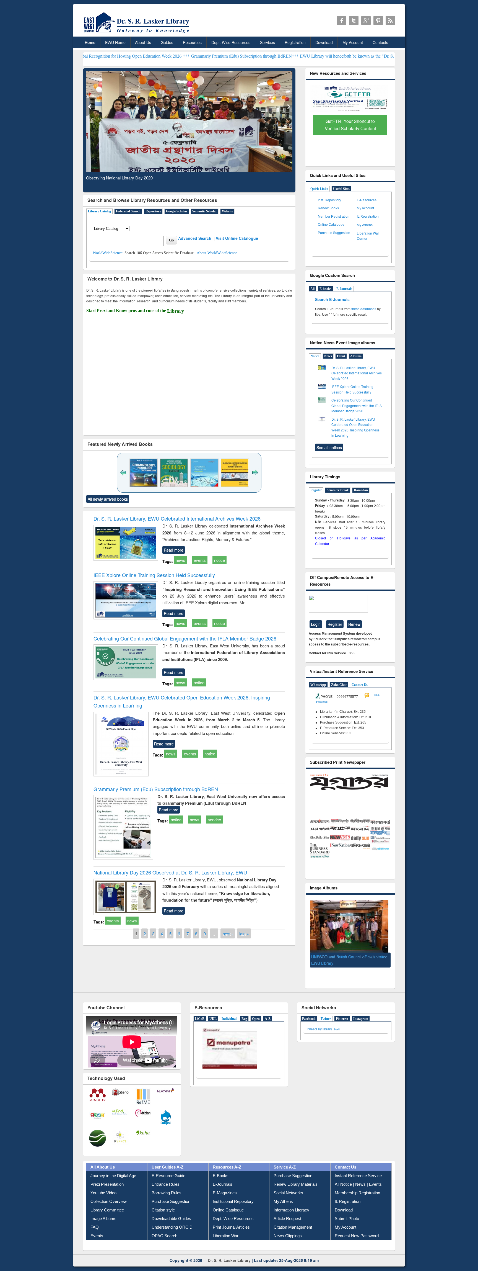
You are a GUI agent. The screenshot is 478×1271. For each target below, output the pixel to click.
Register (335, 624)
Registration (295, 42)
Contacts (380, 42)
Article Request (287, 1208)
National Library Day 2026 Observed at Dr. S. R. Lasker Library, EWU (170, 872)
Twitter (326, 1008)
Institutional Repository (233, 1191)
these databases (363, 308)
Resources (192, 42)
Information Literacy (291, 1199)
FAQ (94, 1217)
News (328, 356)
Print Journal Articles (231, 1217)
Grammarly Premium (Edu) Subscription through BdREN (155, 789)
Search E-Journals (333, 299)
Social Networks (288, 1182)
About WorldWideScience (217, 253)
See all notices (329, 447)
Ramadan (361, 490)
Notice (314, 356)
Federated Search (128, 211)
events (200, 560)
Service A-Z (285, 1156)
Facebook (309, 1008)
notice (219, 560)
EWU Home (115, 42)
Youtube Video (103, 1182)
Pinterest (342, 1008)
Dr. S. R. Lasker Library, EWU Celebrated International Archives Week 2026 (177, 518)
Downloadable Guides (171, 1208)
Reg (244, 1008)
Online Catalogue (331, 225)
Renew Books (328, 208)
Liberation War (225, 1225)
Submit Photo (347, 1208)
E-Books (220, 1165)
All (312, 289)
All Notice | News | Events (358, 1174)
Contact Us (360, 685)
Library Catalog (99, 211)
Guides (167, 42)
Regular (316, 490)
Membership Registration (357, 1182)
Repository (153, 211)
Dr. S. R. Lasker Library (229, 1250)
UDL (213, 1008)
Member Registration (333, 216)
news (180, 560)
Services (267, 42)
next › (228, 933)
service (214, 819)
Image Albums (103, 1208)
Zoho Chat (339, 685)
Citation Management (293, 1217)
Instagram (360, 1008)
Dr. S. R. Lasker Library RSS (390, 20)
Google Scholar (176, 211)
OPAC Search (164, 1225)
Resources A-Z (227, 1156)
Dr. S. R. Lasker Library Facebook (341, 20)
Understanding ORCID (172, 1217)
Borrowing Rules (166, 1182)
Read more (173, 550)
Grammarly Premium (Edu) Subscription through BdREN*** (191, 56)
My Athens (365, 224)
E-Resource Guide (168, 1165)
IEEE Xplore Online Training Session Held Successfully (154, 574)
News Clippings (288, 1225)
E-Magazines (225, 1182)
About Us (143, 42)
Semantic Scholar (204, 211)
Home (90, 42)
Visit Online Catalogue (237, 238)
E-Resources (366, 200)
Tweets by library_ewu (323, 1018)
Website (227, 211)
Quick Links (319, 189)
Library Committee (107, 1199)
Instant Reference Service (358, 1165)
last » (244, 933)
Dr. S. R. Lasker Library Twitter (353, 20)
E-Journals (344, 289)
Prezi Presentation (107, 1174)
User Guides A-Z (167, 1156)
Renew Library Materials (296, 1174)
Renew (354, 624)
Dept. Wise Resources (230, 42)
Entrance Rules (166, 1174)
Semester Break (338, 490)
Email (377, 694)
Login (316, 624)
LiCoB (199, 1008)
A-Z (268, 1008)
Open (256, 1008)
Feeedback (322, 702)
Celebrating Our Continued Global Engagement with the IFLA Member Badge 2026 (184, 638)
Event (341, 356)
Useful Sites (341, 189)
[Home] (137, 33)
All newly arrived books (108, 499)
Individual (229, 1008)
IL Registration (368, 216)
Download (324, 42)
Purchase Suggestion (334, 233)
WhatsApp (318, 685)
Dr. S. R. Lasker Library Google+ (366, 20)
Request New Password (357, 1225)
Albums (356, 356)
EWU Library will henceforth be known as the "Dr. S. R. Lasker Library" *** (314, 56)
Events (96, 1225)
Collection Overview (108, 1191)
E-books (325, 289)
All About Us (102, 1156)
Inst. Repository (329, 200)
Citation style (163, 1199)
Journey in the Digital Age (113, 1165)
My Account (352, 42)
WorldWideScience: (108, 253)
